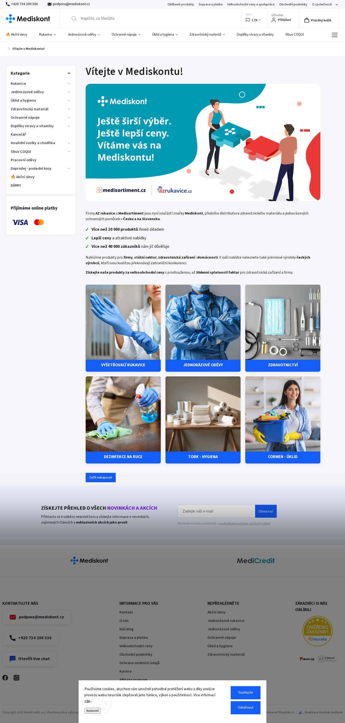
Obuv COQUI (21, 151)
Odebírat (266, 511)
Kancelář (18, 134)
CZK (255, 20)
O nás (124, 620)
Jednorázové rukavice (225, 620)
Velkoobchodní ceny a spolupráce (251, 4)
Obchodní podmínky (293, 4)
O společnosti (322, 4)
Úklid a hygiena (23, 100)
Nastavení (92, 710)
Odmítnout (246, 707)
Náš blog (126, 629)
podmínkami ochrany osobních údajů (244, 523)
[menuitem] (19, 34)
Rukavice (18, 83)
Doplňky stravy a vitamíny (32, 126)
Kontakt (126, 612)
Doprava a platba (210, 4)
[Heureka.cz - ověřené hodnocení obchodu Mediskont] (317, 632)
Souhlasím (245, 692)
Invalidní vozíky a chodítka (33, 142)
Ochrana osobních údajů (139, 663)
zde (87, 701)
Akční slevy (216, 612)
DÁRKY (16, 185)
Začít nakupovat (100, 477)
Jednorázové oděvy (27, 92)
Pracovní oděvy (23, 160)
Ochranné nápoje (25, 117)
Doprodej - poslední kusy (31, 168)
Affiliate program (133, 679)
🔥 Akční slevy (22, 177)
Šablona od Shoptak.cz (278, 712)
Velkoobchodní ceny (136, 646)
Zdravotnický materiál (29, 109)
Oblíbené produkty (181, 4)
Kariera (125, 671)
